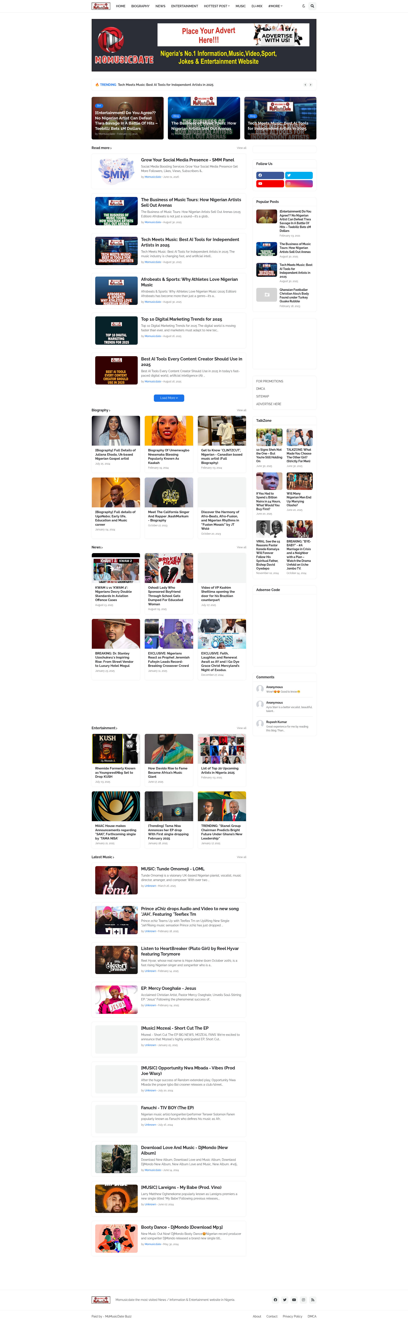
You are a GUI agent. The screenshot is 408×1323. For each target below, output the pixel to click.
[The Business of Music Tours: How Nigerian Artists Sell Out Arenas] (116, 211)
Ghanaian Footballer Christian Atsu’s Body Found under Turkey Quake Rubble (294, 295)
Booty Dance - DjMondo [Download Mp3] (182, 1227)
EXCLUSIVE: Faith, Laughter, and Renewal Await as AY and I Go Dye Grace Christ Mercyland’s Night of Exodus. (220, 661)
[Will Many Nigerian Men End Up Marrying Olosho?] (300, 481)
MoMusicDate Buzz (118, 1316)
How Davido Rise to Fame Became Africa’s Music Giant (167, 772)
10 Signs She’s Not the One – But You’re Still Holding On (269, 455)
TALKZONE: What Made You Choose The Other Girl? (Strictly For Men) (299, 455)
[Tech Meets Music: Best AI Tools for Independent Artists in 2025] (116, 251)
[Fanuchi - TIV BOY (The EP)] (116, 1119)
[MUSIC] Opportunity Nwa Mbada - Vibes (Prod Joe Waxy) (188, 1070)
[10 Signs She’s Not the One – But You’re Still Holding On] (269, 437)
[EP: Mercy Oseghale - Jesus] (116, 1000)
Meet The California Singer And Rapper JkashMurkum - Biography (168, 516)
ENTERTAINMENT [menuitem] (184, 6)
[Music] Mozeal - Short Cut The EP (174, 1028)
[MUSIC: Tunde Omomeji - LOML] (116, 880)
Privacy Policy (292, 1316)
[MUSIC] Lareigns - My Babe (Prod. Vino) (181, 1187)
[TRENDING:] (222, 806)
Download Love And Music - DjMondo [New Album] (184, 1150)
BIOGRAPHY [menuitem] (140, 6)
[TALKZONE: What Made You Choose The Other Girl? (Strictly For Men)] (300, 437)
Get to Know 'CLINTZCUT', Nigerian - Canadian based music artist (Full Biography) (221, 456)
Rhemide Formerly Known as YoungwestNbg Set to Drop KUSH (115, 772)
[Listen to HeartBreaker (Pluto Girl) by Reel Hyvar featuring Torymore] (116, 960)
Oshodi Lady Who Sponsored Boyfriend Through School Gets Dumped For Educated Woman (165, 596)
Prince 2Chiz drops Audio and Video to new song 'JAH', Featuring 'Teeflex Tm (190, 911)
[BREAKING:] (300, 529)
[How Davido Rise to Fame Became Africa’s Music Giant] (169, 749)
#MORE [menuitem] (274, 6)
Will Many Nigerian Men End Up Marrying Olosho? (299, 499)
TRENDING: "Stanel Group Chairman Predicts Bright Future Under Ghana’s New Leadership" (221, 832)
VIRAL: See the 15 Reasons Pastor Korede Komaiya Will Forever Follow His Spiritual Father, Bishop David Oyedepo (268, 555)
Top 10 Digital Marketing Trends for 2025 (181, 319)
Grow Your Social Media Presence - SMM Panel (187, 159)
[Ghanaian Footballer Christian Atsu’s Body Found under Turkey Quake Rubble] (266, 295)
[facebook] (270, 175)
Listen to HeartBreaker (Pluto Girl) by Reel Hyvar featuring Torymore (190, 951)
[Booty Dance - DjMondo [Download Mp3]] (116, 1238)
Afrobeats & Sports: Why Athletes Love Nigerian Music (189, 282)
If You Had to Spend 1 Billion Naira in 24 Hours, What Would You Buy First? (268, 501)
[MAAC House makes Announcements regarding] (116, 806)
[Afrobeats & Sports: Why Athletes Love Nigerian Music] (116, 291)
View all (241, 148)
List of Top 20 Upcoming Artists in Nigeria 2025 (220, 770)
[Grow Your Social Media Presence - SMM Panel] (116, 171)
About (257, 1316)
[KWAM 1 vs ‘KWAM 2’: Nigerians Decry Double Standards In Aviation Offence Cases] (116, 568)
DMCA (260, 388)
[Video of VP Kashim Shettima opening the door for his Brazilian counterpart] (222, 568)
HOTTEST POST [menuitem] (215, 6)
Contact (272, 1316)
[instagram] (299, 183)
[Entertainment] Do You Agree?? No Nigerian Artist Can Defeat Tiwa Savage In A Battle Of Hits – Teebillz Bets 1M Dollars (295, 221)
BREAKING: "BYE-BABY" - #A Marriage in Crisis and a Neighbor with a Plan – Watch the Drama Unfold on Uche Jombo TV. (299, 555)
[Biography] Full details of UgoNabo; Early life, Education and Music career (115, 518)
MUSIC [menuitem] (241, 6)
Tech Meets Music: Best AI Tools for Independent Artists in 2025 (165, 85)
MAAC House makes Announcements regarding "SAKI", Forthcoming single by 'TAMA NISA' (115, 832)
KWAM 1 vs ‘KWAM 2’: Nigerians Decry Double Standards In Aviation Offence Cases (113, 594)
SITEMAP (262, 396)
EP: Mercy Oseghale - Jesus (168, 988)
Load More (167, 398)
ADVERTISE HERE (268, 404)
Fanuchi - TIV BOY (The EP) (167, 1107)
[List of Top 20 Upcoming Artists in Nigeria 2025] (222, 749)
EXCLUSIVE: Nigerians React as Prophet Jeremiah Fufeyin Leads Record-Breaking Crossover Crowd (169, 659)
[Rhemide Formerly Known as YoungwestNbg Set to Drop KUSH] (116, 749)
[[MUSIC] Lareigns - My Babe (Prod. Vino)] (116, 1199)
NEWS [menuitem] (160, 6)
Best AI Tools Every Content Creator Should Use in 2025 (191, 361)
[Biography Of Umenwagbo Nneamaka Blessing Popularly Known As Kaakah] (169, 431)
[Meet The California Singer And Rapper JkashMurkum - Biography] (169, 492)
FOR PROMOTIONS (269, 381)
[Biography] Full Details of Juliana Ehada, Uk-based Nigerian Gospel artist (115, 454)
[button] (303, 6)
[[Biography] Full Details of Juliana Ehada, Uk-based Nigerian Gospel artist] (116, 431)
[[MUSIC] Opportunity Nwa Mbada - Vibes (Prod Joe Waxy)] (116, 1079)
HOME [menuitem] (120, 6)
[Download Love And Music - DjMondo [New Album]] (116, 1159)
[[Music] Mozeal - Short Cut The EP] (116, 1039)
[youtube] (270, 183)
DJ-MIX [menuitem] (257, 6)
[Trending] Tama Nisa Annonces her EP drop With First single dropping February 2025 (168, 832)
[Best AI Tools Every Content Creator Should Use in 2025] (116, 370)
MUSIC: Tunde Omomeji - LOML (173, 868)
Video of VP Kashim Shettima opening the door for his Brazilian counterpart (218, 594)
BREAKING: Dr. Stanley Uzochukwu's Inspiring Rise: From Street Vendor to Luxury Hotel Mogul (114, 659)
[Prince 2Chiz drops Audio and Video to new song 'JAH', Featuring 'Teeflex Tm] (116, 920)
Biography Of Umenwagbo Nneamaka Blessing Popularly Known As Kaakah (168, 456)
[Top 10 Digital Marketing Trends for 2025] (116, 330)
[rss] (312, 1300)
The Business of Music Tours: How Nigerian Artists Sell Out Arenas (191, 202)
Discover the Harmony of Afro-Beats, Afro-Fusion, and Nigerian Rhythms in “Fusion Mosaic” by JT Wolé (220, 520)
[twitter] (299, 175)
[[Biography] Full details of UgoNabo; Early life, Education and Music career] (116, 492)
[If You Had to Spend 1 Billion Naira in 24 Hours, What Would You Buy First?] (269, 481)
